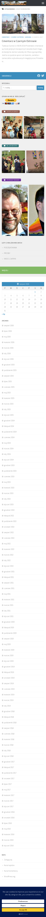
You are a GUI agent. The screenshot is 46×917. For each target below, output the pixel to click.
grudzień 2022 (9, 510)
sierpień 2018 (9, 728)
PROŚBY (7, 253)
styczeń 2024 (8, 460)
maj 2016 (7, 829)
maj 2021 (7, 594)
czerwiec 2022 (9, 538)
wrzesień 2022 (9, 527)
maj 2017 (7, 790)
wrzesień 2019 (9, 678)
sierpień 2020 (9, 639)
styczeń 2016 (8, 845)
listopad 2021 (9, 577)
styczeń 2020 (8, 661)
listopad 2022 (9, 515)
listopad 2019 (9, 672)
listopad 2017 (9, 767)
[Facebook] (38, 75)
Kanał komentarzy (11, 871)
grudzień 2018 (9, 711)
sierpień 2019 (9, 683)
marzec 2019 (8, 700)
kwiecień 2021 (9, 599)
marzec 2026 (8, 348)
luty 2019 (7, 706)
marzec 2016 (8, 840)
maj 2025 (7, 392)
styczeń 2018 (8, 756)
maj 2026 (7, 337)
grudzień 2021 (9, 571)
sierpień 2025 (9, 376)
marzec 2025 (8, 404)
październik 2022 (10, 521)
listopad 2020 (9, 627)
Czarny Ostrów (17, 37)
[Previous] (7, 127)
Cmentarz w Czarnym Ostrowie (19, 41)
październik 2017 (10, 773)
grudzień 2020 (9, 622)
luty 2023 (7, 499)
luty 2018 (7, 750)
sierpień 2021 (9, 583)
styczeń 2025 (8, 415)
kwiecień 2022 (9, 549)
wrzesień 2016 (9, 817)
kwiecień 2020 (9, 650)
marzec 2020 (8, 655)
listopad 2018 (9, 717)
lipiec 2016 (8, 823)
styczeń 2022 (8, 566)
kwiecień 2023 (9, 488)
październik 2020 (10, 633)
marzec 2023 (8, 493)
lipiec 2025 (8, 381)
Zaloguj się (8, 860)
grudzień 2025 (9, 364)
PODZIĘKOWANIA (10, 247)
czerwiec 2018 (9, 734)
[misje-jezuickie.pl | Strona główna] (18, 3)
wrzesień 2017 (9, 778)
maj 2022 (7, 543)
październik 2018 (10, 722)
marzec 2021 (8, 605)
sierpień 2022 (9, 532)
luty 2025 (7, 409)
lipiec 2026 (8, 331)
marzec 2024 (8, 448)
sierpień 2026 (9, 325)
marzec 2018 (8, 745)
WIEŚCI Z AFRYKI (10, 259)
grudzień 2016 (9, 812)
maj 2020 (7, 644)
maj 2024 (7, 443)
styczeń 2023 (8, 504)
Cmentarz (6, 37)
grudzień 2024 (9, 420)
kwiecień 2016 (9, 834)
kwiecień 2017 (9, 795)
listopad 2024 (9, 426)
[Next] (39, 127)
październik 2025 (10, 370)
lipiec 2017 (8, 784)
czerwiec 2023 (9, 476)
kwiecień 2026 (9, 342)
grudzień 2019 (9, 666)
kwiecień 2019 (9, 694)
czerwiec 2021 (9, 588)
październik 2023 (10, 471)
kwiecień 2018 (9, 739)
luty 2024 (7, 454)
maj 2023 (7, 482)
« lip (3, 314)
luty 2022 (7, 560)
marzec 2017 (8, 801)
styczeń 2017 (8, 806)
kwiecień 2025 (9, 398)
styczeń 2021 (8, 616)
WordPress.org (9, 876)
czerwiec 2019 (9, 689)
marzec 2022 (8, 555)
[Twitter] (42, 75)
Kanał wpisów (9, 865)
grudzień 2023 (9, 465)
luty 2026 (7, 353)
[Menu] (43, 3)
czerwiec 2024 (9, 437)
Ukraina (28, 37)
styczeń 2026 (8, 359)
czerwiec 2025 (9, 387)
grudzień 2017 (9, 762)
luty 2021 (7, 611)
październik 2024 (10, 432)
